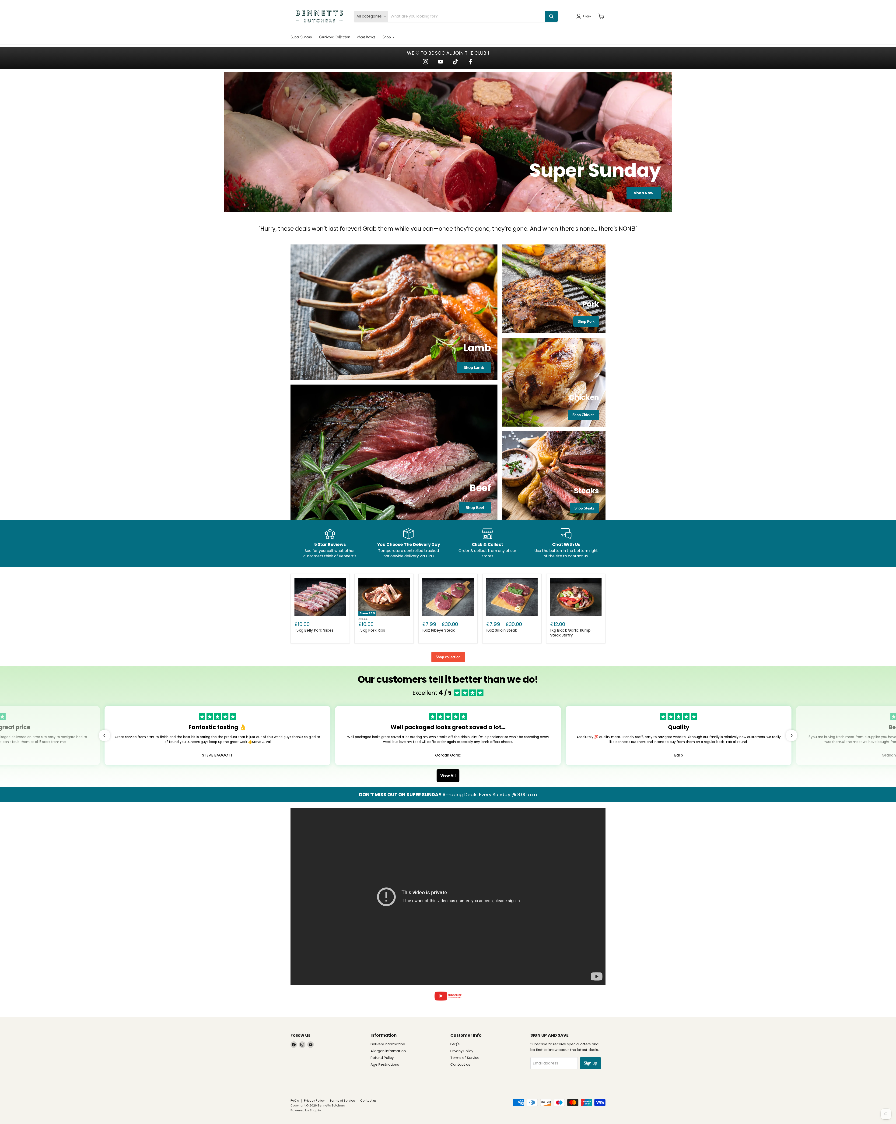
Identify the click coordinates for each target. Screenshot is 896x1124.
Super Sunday (301, 37)
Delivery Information (388, 1044)
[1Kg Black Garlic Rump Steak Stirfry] (576, 597)
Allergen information (388, 1050)
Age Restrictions (385, 1064)
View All (448, 775)
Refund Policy (382, 1057)
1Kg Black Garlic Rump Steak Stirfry (570, 633)
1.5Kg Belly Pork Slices (313, 630)
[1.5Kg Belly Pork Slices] (320, 597)
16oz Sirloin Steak (501, 630)
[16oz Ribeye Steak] (448, 597)
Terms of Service (465, 1057)
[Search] (551, 16)
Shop (387, 37)
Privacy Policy (461, 1050)
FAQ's (455, 1044)
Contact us (460, 1064)
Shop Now (643, 193)
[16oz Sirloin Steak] (512, 597)
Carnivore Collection (334, 37)
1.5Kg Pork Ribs (371, 630)
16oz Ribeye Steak (438, 630)
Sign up (590, 1063)
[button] (104, 735)
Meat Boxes (366, 37)
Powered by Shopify (305, 1110)
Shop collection (448, 657)
